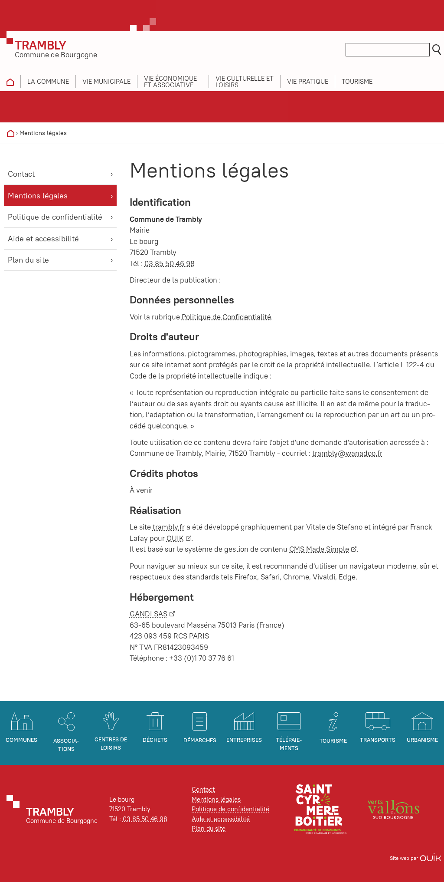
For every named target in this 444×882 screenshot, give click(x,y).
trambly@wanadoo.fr (347, 453)
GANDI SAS (148, 614)
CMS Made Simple (319, 549)
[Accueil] (10, 133)
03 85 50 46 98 (169, 263)
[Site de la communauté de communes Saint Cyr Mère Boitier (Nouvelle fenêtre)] (320, 808)
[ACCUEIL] (10, 81)
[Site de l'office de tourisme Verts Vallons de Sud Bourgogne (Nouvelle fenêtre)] (394, 808)
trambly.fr (169, 527)
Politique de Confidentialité (226, 317)
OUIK (175, 538)
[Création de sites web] (430, 858)
